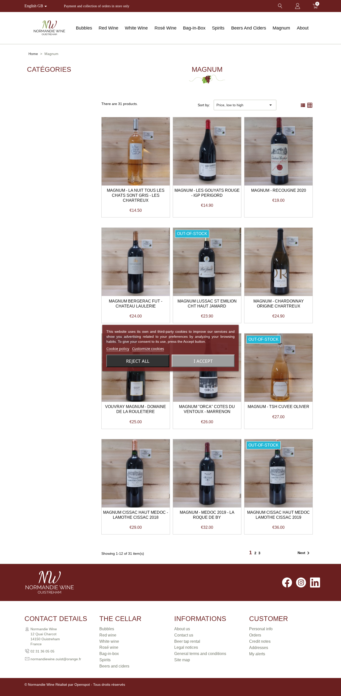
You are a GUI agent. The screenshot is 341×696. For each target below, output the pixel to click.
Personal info (261, 629)
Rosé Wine (165, 28)
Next (304, 553)
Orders (255, 635)
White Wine (136, 28)
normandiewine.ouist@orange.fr (55, 659)
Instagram (301, 583)
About (303, 28)
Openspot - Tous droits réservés (99, 684)
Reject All (137, 361)
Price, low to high (245, 105)
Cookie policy (117, 348)
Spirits (218, 28)
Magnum (281, 28)
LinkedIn (315, 583)
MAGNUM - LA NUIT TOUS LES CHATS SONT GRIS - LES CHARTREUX (136, 195)
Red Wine (108, 28)
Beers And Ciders (248, 28)
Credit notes (260, 641)
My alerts (257, 654)
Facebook (287, 583)
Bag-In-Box (194, 28)
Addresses (258, 648)
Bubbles (84, 28)
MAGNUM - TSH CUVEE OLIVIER (278, 406)
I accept (203, 361)
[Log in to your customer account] (298, 6)
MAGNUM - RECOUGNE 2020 (278, 190)
